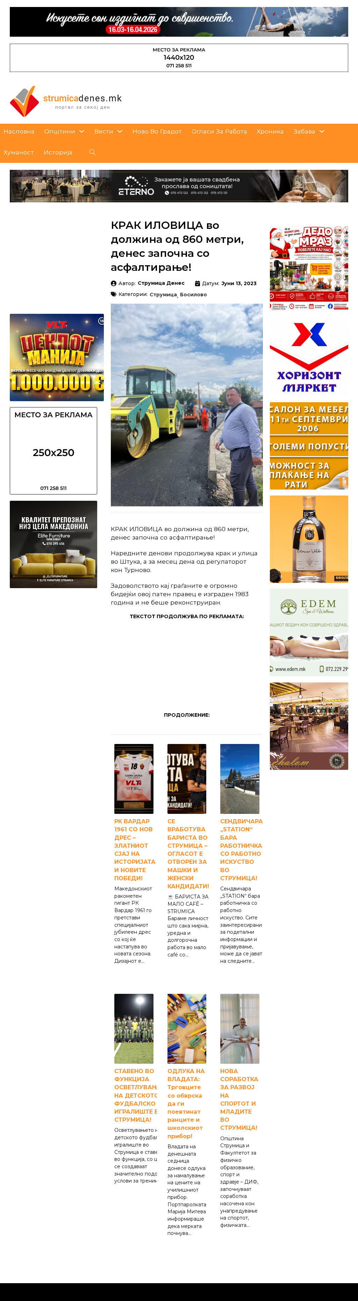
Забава (304, 131)
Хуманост (18, 152)
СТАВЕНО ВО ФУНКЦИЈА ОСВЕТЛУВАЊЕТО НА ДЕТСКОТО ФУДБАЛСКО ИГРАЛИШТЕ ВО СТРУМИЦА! (142, 1095)
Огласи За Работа (219, 131)
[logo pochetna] (66, 100)
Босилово (193, 295)
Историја (58, 152)
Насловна (19, 131)
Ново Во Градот (157, 131)
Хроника (270, 131)
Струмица (163, 295)
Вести (103, 131)
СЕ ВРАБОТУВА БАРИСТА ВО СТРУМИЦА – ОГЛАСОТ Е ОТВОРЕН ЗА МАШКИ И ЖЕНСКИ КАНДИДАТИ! (188, 854)
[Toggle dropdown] (82, 131)
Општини (59, 131)
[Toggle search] (92, 152)
